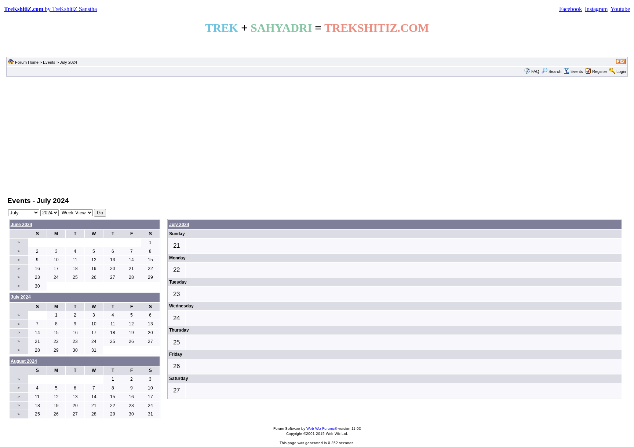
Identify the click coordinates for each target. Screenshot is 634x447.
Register (599, 71)
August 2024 (24, 361)
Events (49, 62)
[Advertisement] (317, 136)
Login (621, 71)
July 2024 (179, 224)
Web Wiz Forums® (321, 428)
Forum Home (27, 62)
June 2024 (21, 224)
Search (555, 71)
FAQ (535, 71)
